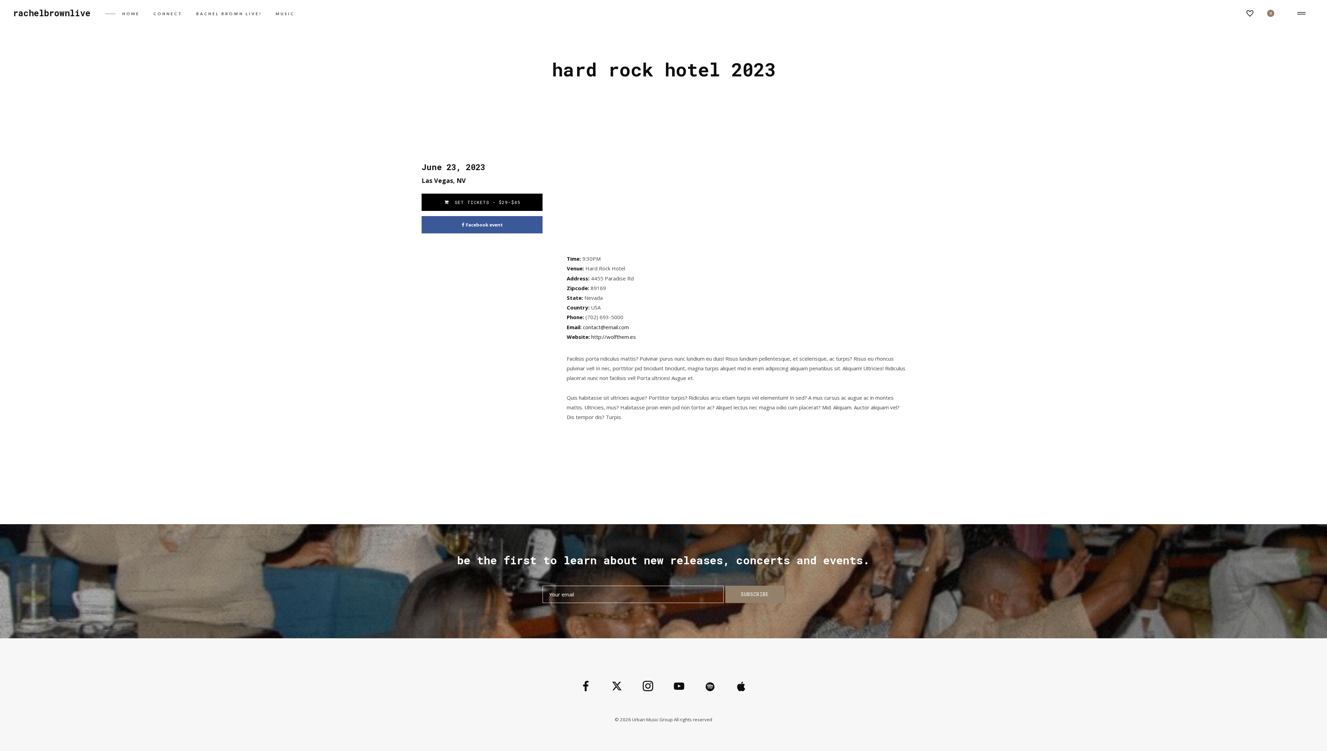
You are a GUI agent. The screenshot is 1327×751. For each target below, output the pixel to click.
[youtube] (679, 691)
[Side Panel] (1300, 14)
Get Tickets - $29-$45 (486, 202)
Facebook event (484, 225)
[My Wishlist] (1250, 15)
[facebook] (585, 686)
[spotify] (710, 686)
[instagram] (648, 686)
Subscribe (755, 594)
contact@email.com (606, 327)
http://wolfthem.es (613, 336)
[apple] (741, 686)
